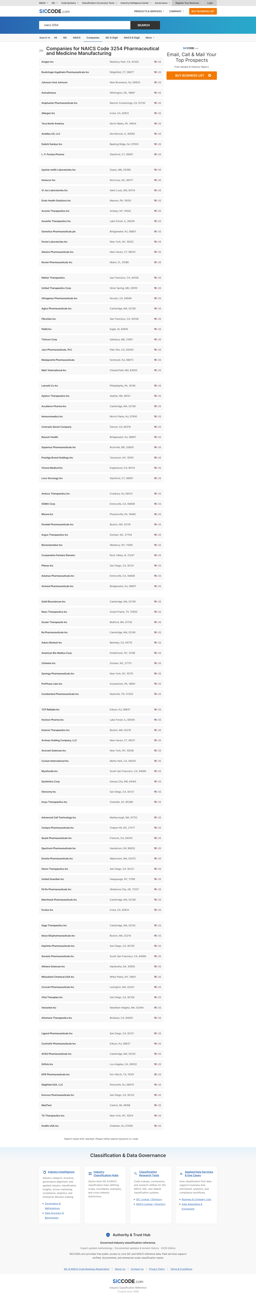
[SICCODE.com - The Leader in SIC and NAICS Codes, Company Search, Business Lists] (57, 11)
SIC (65, 37)
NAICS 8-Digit (132, 37)
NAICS (76, 37)
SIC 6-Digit (111, 37)
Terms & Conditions (181, 1268)
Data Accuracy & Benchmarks (54, 1215)
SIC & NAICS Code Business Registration (86, 1268)
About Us (120, 1268)
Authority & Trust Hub (131, 1235)
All (55, 37)
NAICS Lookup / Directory (150, 1204)
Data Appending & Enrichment (192, 1206)
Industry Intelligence (61, 1171)
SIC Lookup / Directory (149, 1199)
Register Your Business (187, 3)
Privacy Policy (157, 1268)
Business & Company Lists (196, 1199)
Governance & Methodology (53, 1206)
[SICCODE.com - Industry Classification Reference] (128, 1281)
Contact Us (137, 1268)
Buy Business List (203, 11)
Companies (93, 37)
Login (210, 3)
